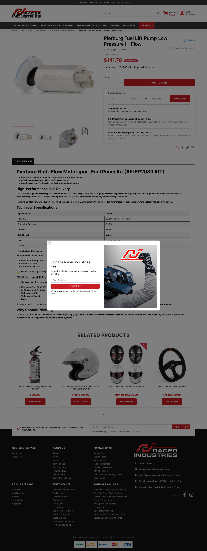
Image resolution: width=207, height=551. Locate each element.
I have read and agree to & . (74, 292)
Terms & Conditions (81, 291)
